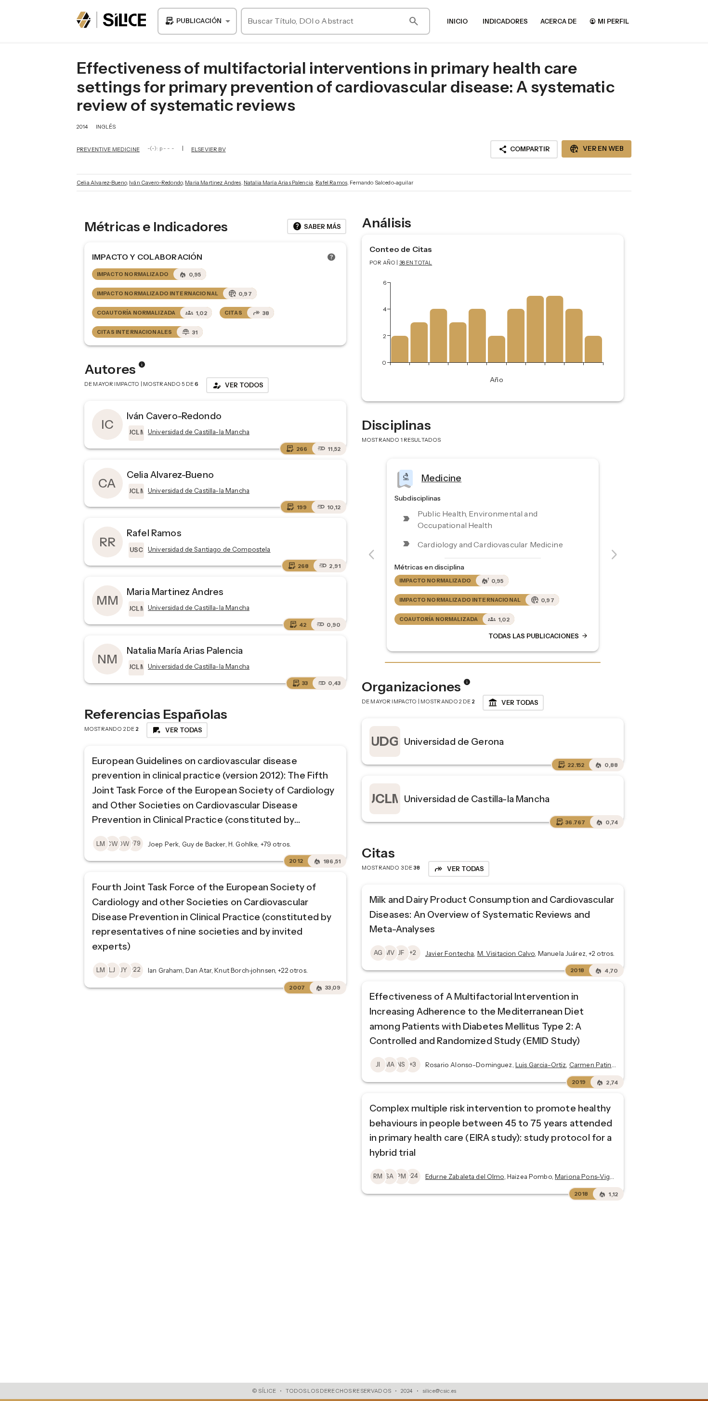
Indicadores (505, 21)
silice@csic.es (439, 1391)
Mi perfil (609, 21)
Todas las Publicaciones (538, 636)
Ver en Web (596, 149)
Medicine (441, 478)
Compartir (524, 149)
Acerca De (558, 21)
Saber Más (316, 226)
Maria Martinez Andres (213, 182)
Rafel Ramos (331, 182)
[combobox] (197, 21)
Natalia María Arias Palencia (278, 182)
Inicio (457, 21)
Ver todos (237, 385)
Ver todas (513, 703)
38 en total (416, 262)
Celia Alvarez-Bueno (102, 182)
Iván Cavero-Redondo (156, 182)
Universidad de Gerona (454, 741)
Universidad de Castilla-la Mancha (477, 799)
